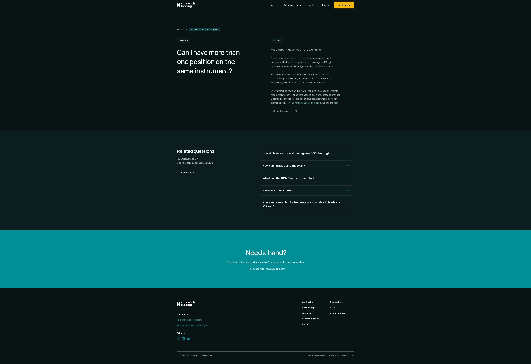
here (336, 102)
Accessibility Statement (316, 355)
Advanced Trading (293, 5)
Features (274, 5)
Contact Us (324, 5)
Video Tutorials (337, 313)
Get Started (307, 302)
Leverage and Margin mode (306, 102)
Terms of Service (348, 355)
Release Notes (337, 302)
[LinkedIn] (183, 338)
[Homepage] (186, 5)
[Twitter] (178, 338)
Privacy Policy (334, 355)
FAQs (332, 307)
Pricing (310, 5)
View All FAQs (187, 172)
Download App (309, 307)
